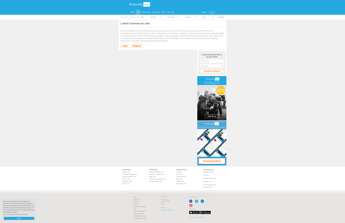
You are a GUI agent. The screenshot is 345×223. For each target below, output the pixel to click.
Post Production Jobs (209, 185)
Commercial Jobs (181, 183)
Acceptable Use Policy (140, 218)
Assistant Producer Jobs (129, 176)
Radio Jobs (179, 179)
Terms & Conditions (139, 211)
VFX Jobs (206, 175)
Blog (163, 12)
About (135, 197)
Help (135, 209)
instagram (191, 206)
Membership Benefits (140, 206)
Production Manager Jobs (129, 174)
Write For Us (137, 199)
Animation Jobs (207, 187)
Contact (136, 202)
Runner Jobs (126, 183)
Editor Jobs (152, 176)
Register (204, 12)
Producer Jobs (126, 179)
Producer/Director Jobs (156, 172)
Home (132, 12)
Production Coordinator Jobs (157, 179)
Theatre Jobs (180, 181)
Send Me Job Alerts (212, 71)
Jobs (138, 12)
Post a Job (170, 12)
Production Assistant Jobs (156, 174)
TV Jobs (178, 172)
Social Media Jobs (208, 172)
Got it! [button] (19, 218)
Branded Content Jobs (209, 178)
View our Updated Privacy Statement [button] (15, 214)
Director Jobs (126, 172)
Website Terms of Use (140, 216)
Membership (146, 12)
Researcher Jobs (127, 181)
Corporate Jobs (180, 176)
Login (212, 12)
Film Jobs (179, 174)
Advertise (136, 204)
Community (156, 12)
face (191, 201)
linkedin (202, 201)
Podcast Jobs (207, 181)
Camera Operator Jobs (156, 181)
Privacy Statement (139, 213)
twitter (196, 201)
